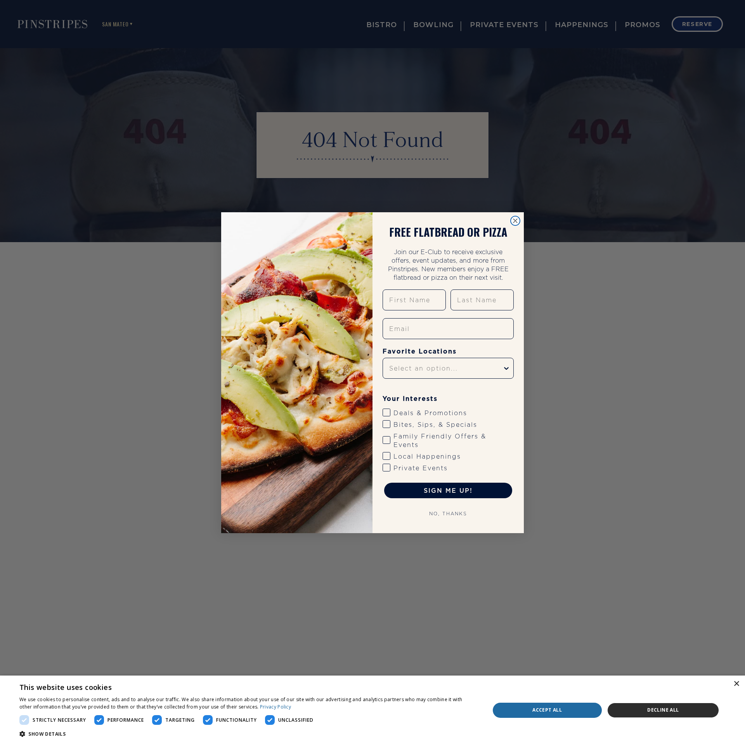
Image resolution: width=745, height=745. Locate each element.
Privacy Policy (275, 706)
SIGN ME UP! (448, 490)
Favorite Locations (420, 351)
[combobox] (445, 368)
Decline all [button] (663, 710)
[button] (247, 734)
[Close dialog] (515, 220)
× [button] (736, 684)
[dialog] (372, 710)
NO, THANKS (448, 513)
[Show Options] (506, 368)
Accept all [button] (547, 710)
